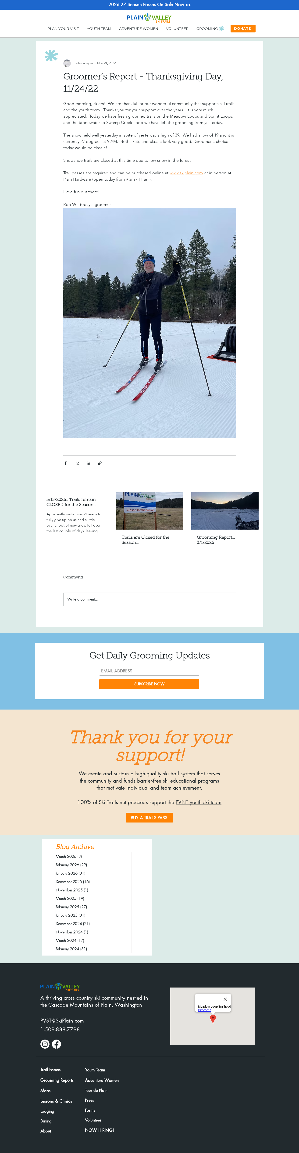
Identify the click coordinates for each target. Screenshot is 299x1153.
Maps (45, 1090)
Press (89, 1100)
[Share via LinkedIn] (88, 463)
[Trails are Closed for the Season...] (149, 511)
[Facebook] (56, 1044)
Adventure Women (102, 1080)
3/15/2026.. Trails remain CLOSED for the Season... (71, 502)
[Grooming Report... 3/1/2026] (225, 511)
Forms (90, 1110)
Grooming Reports (57, 1080)
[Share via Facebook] (65, 463)
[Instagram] (45, 1044)
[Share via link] (100, 463)
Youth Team (95, 1069)
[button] (63, 28)
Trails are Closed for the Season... (145, 540)
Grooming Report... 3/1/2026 (216, 540)
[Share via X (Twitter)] (77, 463)
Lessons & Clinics (56, 1101)
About (45, 1131)
